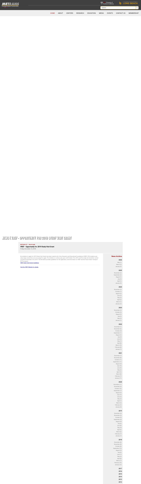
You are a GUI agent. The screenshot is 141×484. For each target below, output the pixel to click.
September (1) (117, 333)
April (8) (119, 343)
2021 (120, 353)
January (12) (118, 464)
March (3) (118, 264)
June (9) (119, 368)
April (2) (119, 299)
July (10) (119, 366)
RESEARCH (80, 13)
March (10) (118, 345)
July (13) (119, 394)
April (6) (119, 429)
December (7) (117, 355)
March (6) (118, 431)
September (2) (117, 275)
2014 (120, 476)
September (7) (117, 390)
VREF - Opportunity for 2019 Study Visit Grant (37, 247)
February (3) (118, 405)
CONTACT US (120, 13)
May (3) (119, 318)
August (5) (118, 392)
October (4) (118, 331)
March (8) (118, 374)
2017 (120, 468)
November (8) (117, 357)
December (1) (117, 327)
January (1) (118, 320)
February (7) (118, 376)
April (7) (119, 401)
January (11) (118, 378)
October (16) (118, 388)
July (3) (119, 279)
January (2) (118, 266)
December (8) (117, 442)
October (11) (118, 359)
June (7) (119, 454)
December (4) (117, 413)
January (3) (118, 283)
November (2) (117, 273)
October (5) (118, 417)
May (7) (119, 341)
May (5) (119, 399)
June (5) (119, 397)
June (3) (119, 295)
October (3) (118, 312)
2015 (120, 474)
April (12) (119, 372)
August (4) (118, 364)
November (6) (117, 329)
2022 (120, 324)
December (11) (117, 384)
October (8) (118, 446)
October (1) (118, 291)
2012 (120, 482)
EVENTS (110, 13)
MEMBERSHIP (134, 13)
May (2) (119, 297)
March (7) (118, 460)
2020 (120, 382)
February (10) (117, 462)
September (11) (117, 362)
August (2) (118, 293)
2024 (120, 287)
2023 (120, 307)
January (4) (118, 407)
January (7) (118, 349)
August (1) (118, 277)
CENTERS (69, 13)
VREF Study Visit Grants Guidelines (29, 263)
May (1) (119, 262)
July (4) (119, 337)
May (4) (119, 427)
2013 (120, 479)
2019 (120, 411)
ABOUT (60, 13)
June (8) (119, 425)
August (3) (118, 314)
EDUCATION (91, 13)
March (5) (118, 403)
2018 (120, 440)
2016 (120, 471)
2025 (120, 270)
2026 (120, 260)
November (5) (117, 386)
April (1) (119, 281)
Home (52, 13)
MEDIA (101, 13)
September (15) (117, 448)
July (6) (119, 423)
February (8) (118, 347)
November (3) (117, 289)
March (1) (118, 301)
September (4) (117, 419)
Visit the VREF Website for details (29, 267)
